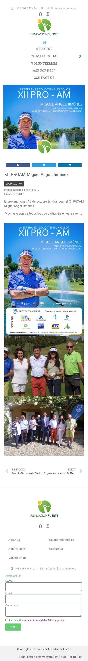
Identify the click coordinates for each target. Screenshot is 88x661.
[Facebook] (40, 14)
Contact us (44, 78)
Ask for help (44, 71)
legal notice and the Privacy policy (44, 620)
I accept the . (36, 620)
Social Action (14, 183)
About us (44, 49)
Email (8, 593)
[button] (18, 165)
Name (9, 581)
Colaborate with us (61, 540)
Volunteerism (44, 64)
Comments (12, 605)
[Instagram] (47, 14)
